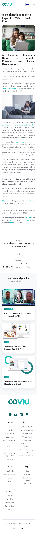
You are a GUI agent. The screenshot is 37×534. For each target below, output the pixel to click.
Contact (9, 496)
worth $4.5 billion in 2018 (11, 88)
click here (31, 201)
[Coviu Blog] (18, 253)
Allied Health (27, 433)
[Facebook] (10, 414)
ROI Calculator (27, 484)
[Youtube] (15, 414)
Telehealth (9, 427)
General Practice (27, 430)
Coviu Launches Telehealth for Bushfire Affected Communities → (18, 265)
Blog (9, 481)
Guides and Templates (10, 474)
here (11, 220)
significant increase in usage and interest (17, 125)
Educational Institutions (27, 456)
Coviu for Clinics (10, 450)
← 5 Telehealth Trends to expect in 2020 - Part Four (19, 245)
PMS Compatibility (9, 440)
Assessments (10, 437)
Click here (5, 201)
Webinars (9, 478)
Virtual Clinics (27, 437)
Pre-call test (10, 499)
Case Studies (9, 471)
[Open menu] (34, 4)
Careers (27, 474)
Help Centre (9, 502)
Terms (15, 528)
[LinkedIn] (21, 414)
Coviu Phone (9, 433)
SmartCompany (20, 142)
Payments (10, 459)
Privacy (22, 528)
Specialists (27, 440)
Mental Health (27, 427)
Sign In (9, 509)
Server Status (9, 506)
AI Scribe (9, 430)
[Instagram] (27, 414)
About (27, 471)
